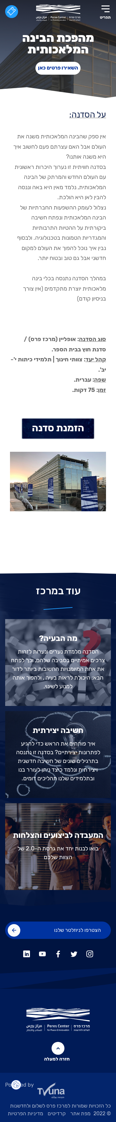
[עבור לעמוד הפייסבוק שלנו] (58, 953)
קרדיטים (57, 1113)
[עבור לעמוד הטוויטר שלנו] (74, 953)
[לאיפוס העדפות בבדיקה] (16, 1085)
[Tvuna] (58, 1092)
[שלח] (14, 930)
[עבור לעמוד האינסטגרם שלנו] (89, 953)
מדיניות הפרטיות (25, 1113)
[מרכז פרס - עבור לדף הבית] (58, 13)
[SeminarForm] (58, 428)
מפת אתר (80, 1113)
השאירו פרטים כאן (58, 68)
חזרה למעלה (58, 1059)
